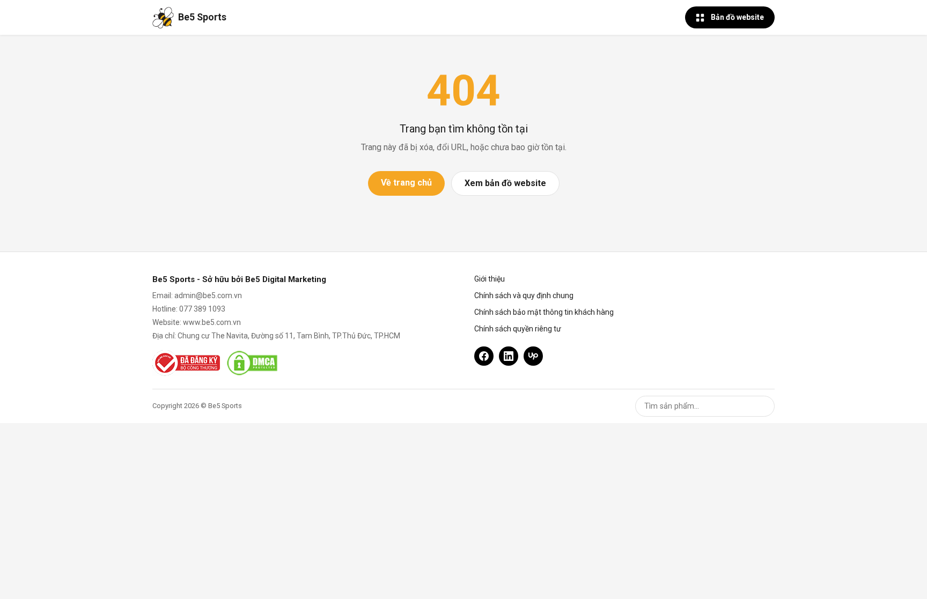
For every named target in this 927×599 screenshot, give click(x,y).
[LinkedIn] (508, 356)
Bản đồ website (737, 17)
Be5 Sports (202, 17)
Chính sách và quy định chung (523, 295)
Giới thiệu (489, 279)
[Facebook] (484, 356)
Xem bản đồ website (505, 183)
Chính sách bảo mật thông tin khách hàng (544, 312)
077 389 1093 (202, 309)
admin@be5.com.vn (208, 295)
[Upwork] (533, 356)
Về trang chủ (406, 183)
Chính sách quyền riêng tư (517, 328)
